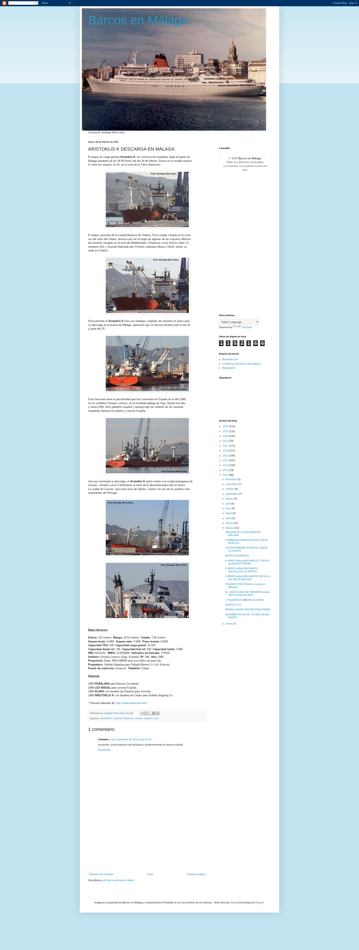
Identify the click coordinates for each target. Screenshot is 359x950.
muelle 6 (148, 718)
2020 (226, 436)
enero (229, 623)
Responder (104, 749)
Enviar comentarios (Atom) (119, 880)
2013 (226, 465)
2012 (226, 470)
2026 (226, 426)
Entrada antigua (196, 874)
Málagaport (228, 367)
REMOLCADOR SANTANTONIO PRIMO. (248, 609)
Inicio (150, 874)
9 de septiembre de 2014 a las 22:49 (130, 739)
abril (228, 518)
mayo (229, 513)
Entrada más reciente (101, 874)
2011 (226, 475)
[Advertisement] (147, 842)
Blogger (259, 902)
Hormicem (128, 718)
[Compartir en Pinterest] (158, 713)
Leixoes (139, 718)
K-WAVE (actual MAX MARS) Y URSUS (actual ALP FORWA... (247, 562)
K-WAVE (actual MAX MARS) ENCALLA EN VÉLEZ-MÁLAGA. (247, 578)
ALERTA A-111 (233, 604)
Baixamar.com (230, 359)
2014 (226, 460)
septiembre (232, 493)
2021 (226, 431)
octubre (230, 488)
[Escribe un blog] (146, 713)
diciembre (231, 479)
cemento (117, 718)
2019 (226, 440)
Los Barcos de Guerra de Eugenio (241, 363)
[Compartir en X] (150, 713)
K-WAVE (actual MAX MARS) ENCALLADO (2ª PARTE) (241, 570)
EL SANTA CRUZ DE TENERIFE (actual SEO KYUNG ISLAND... (247, 593)
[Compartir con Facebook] (154, 713)
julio (228, 503)
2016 (226, 450)
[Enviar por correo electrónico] (142, 713)
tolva (156, 718)
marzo (229, 523)
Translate (246, 327)
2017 (226, 445)
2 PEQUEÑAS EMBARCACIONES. (244, 600)
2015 (226, 455)
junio (229, 508)
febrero (230, 528)
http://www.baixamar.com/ (131, 703)
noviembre (232, 484)
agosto (230, 498)
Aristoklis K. (106, 718)
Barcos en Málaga (138, 20)
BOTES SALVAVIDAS (237, 555)
